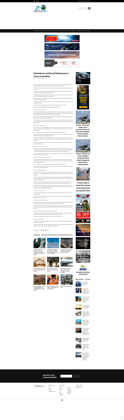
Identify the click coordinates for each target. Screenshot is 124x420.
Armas (50, 30)
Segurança (59, 30)
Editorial (88, 30)
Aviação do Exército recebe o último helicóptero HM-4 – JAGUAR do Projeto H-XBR (86, 346)
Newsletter (84, 30)
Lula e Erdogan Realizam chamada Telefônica (86, 283)
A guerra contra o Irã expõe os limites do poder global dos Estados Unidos (66, 251)
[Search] (89, 8)
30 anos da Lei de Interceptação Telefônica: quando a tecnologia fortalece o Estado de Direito (86, 290)
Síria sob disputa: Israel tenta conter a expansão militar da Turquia (39, 270)
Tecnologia (68, 30)
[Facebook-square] (34, 1)
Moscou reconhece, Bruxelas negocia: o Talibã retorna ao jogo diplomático (53, 287)
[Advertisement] (62, 19)
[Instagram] (38, 1)
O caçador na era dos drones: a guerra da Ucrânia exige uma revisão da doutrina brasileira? (86, 299)
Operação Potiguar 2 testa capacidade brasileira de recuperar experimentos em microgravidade (86, 322)
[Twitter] (36, 1)
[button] (41, 230)
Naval (45, 30)
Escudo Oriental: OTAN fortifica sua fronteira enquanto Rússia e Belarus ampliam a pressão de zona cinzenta (39, 252)
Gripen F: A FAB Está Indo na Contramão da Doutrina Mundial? (86, 306)
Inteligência (73, 30)
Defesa (63, 30)
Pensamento (78, 30)
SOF (47, 30)
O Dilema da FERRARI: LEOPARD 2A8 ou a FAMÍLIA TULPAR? (86, 339)
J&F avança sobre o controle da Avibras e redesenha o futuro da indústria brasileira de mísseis (86, 314)
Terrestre (37, 30)
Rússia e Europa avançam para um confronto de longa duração (52, 270)
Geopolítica (54, 30)
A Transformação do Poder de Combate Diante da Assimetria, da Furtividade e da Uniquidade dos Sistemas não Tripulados (86, 356)
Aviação (41, 30)
